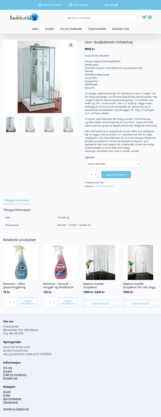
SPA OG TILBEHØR (71, 29)
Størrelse (89, 157)
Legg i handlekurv (116, 174)
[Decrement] (87, 174)
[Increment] (95, 174)
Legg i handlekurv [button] (28, 302)
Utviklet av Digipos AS (16, 409)
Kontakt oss (120, 29)
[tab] (17, 200)
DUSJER (49, 29)
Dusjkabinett (108, 186)
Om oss (7, 367)
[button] (71, 45)
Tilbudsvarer (97, 29)
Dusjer (7, 391)
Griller (7, 395)
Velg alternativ (100, 303)
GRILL (35, 29)
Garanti (7, 371)
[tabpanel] (80, 218)
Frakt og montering (14, 374)
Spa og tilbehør (12, 398)
